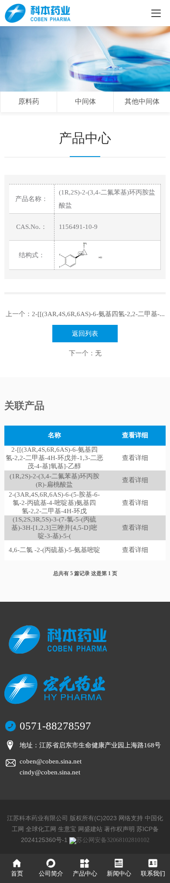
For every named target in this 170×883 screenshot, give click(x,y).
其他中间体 (142, 101)
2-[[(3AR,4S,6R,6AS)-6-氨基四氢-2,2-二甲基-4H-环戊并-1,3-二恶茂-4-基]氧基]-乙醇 (54, 458)
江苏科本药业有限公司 (37, 818)
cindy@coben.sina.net (50, 772)
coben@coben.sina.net (51, 761)
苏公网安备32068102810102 (113, 840)
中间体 (85, 101)
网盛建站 (90, 828)
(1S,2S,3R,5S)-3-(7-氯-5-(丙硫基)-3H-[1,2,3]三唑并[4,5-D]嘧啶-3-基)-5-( (54, 527)
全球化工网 (41, 828)
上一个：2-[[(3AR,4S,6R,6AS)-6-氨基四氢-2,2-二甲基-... (85, 313)
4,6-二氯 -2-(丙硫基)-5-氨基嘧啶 (54, 549)
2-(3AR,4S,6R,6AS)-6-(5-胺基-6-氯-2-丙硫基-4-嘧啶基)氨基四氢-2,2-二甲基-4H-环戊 (54, 503)
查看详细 (135, 457)
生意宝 (67, 828)
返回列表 (85, 333)
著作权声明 (119, 828)
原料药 (28, 101)
